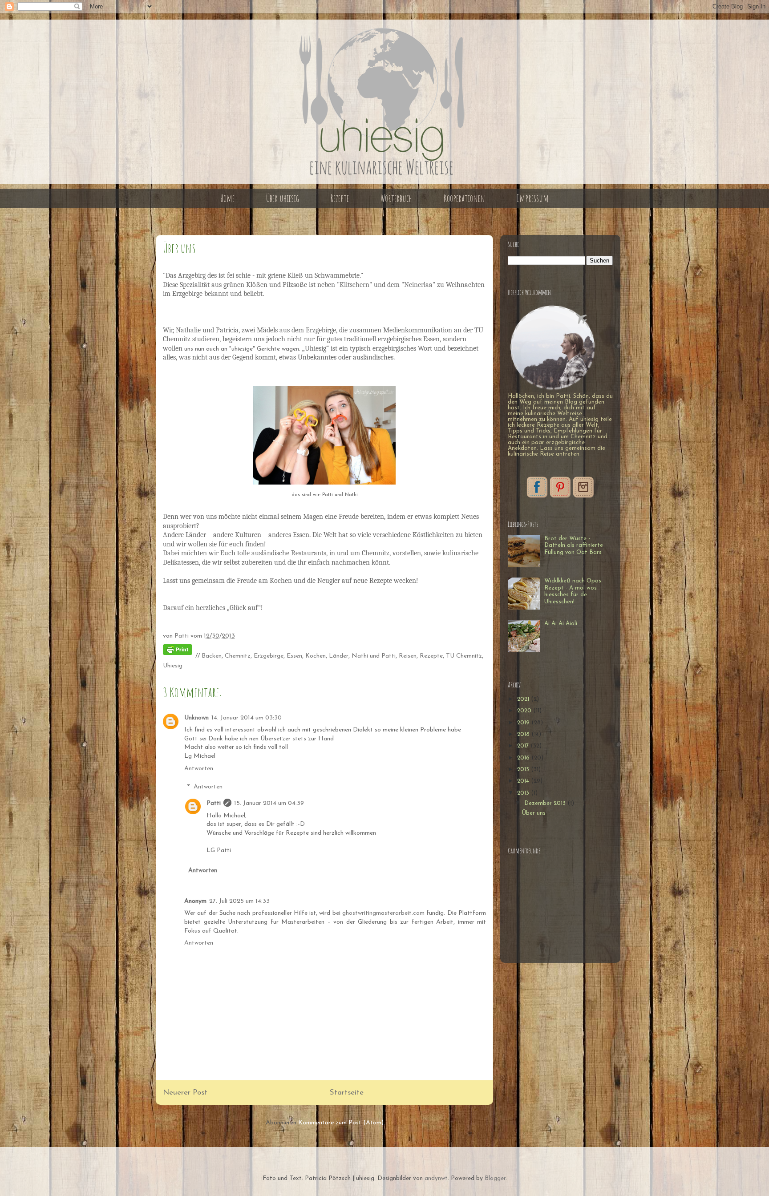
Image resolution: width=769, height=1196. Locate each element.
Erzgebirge (268, 656)
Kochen (315, 656)
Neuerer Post (185, 1092)
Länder (338, 656)
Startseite (347, 1092)
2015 (524, 769)
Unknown (196, 718)
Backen (212, 656)
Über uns (534, 813)
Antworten (198, 768)
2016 (524, 758)
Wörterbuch (396, 198)
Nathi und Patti (374, 656)
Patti (213, 803)
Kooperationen (464, 198)
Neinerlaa (418, 285)
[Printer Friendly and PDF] (177, 651)
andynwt (436, 1178)
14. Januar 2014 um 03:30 (246, 718)
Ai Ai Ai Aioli (560, 623)
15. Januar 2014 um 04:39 (269, 803)
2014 (524, 781)
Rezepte (340, 198)
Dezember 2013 (545, 803)
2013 (524, 793)
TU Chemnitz (464, 656)
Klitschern (354, 285)
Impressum (533, 198)
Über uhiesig (282, 198)
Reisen (408, 656)
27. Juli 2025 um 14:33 (239, 901)
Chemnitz (238, 656)
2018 (524, 734)
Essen (294, 656)
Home (227, 198)
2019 (524, 723)
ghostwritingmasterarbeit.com (383, 913)
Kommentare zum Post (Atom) (341, 1122)
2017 (523, 746)
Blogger (495, 1178)
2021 (524, 699)
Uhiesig (172, 666)
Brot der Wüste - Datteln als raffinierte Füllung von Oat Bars (573, 545)
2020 (525, 711)
